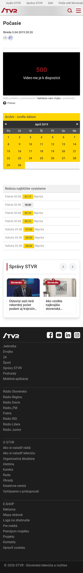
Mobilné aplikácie (15, 379)
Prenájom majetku (16, 531)
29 (8, 165)
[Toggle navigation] (78, 10)
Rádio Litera (11, 424)
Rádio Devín (11, 402)
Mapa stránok (13, 515)
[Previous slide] (63, 267)
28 (74, 158)
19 (52, 151)
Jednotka (9, 346)
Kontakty (9, 542)
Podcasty (9, 373)
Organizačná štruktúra (19, 459)
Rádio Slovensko (15, 391)
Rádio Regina (12, 397)
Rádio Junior (12, 430)
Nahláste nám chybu (49, 98)
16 (19, 151)
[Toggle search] (69, 10)
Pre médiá (10, 526)
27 (63, 158)
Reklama (9, 509)
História (8, 464)
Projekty (9, 537)
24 (30, 158)
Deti (51, 3)
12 (52, 144)
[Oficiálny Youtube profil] (59, 335)
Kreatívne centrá (14, 486)
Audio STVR (13, 3)
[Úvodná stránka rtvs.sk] (9, 10)
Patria (7, 413)
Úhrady (8, 480)
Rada (6, 475)
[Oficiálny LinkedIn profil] (68, 335)
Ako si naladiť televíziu (19, 453)
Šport (7, 363)
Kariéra (8, 469)
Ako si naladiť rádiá (17, 448)
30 (19, 165)
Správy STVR (34, 3)
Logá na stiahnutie (16, 520)
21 (74, 151)
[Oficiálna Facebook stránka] (50, 335)
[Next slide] (72, 267)
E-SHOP (8, 504)
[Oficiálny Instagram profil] (77, 335)
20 (63, 151)
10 (30, 144)
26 (52, 158)
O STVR (8, 442)
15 (8, 151)
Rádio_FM (10, 408)
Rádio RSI (10, 419)
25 (41, 158)
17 (30, 151)
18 (41, 151)
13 (63, 144)
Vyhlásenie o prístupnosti (21, 491)
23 (19, 158)
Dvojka (8, 351)
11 (41, 144)
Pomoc (11, 103)
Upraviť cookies (14, 548)
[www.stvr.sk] (11, 335)
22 (8, 158)
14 (74, 144)
